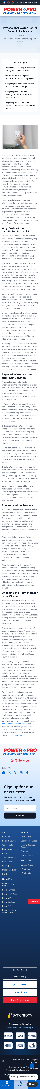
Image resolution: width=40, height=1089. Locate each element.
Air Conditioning (9, 858)
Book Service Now (20, 1000)
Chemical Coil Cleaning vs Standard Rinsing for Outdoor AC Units (20, 69)
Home (19, 35)
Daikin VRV (7, 898)
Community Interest (29, 841)
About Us (25, 832)
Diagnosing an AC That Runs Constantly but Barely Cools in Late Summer (20, 105)
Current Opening (28, 855)
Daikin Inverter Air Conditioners (10, 911)
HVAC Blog (25, 869)
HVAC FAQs (26, 873)
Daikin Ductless (8, 902)
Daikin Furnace (8, 890)
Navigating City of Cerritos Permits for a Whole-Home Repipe (19, 85)
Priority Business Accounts (28, 846)
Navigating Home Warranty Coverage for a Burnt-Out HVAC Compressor (18, 95)
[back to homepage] (19, 11)
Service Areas (27, 865)
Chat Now (34, 901)
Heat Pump (7, 849)
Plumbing (6, 837)
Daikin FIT (6, 906)
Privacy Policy (7, 1075)
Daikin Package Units (8, 884)
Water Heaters (8, 845)
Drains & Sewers (9, 841)
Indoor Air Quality (9, 870)
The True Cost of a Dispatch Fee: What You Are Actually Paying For (19, 77)
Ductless (5, 874)
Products (7, 879)
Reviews (24, 851)
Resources (26, 860)
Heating (5, 866)
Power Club (26, 837)
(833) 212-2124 (20, 984)
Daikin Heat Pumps (10, 894)
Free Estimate (20, 992)
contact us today (15, 735)
